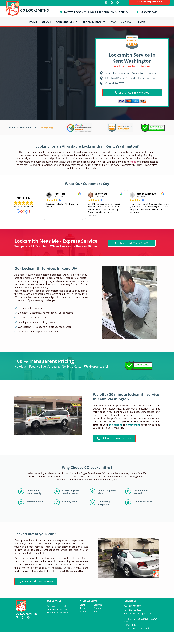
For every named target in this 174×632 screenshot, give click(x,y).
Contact (127, 21)
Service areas (92, 21)
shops (133, 161)
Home (33, 21)
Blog (141, 21)
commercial (133, 424)
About (46, 21)
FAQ (113, 21)
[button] (166, 205)
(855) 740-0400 (149, 12)
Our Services (65, 21)
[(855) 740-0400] (138, 12)
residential (115, 424)
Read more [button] (73, 216)
